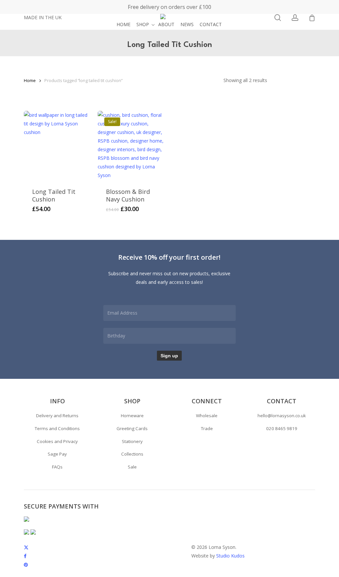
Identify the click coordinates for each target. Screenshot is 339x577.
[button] (57, 415)
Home (30, 80)
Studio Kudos (230, 556)
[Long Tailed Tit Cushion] (58, 145)
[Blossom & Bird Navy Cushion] (132, 145)
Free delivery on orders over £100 (169, 7)
